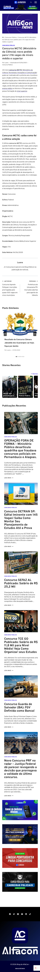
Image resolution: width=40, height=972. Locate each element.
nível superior (22, 91)
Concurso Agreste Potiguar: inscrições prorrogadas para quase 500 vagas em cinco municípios (9, 288)
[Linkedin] (26, 914)
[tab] (16, 356)
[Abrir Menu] (35, 2)
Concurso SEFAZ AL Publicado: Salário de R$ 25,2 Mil (21, 583)
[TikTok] (30, 914)
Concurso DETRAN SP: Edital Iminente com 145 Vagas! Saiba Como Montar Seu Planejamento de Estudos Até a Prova (21, 520)
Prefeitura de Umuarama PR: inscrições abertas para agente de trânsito (31, 288)
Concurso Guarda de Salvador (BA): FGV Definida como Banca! (19, 707)
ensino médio (7, 89)
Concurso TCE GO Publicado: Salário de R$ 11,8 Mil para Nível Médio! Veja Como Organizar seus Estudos (21, 645)
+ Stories (34, 374)
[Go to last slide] (5, 334)
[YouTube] (22, 914)
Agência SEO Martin (20, 968)
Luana (20, 262)
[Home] (3, 37)
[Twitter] (14, 914)
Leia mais (8, 478)
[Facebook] (10, 914)
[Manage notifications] (35, 967)
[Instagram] (18, 914)
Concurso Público (8, 45)
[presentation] (20, 324)
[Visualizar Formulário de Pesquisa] (30, 2)
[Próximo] (34, 334)
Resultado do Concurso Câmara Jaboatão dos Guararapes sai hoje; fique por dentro (19, 342)
